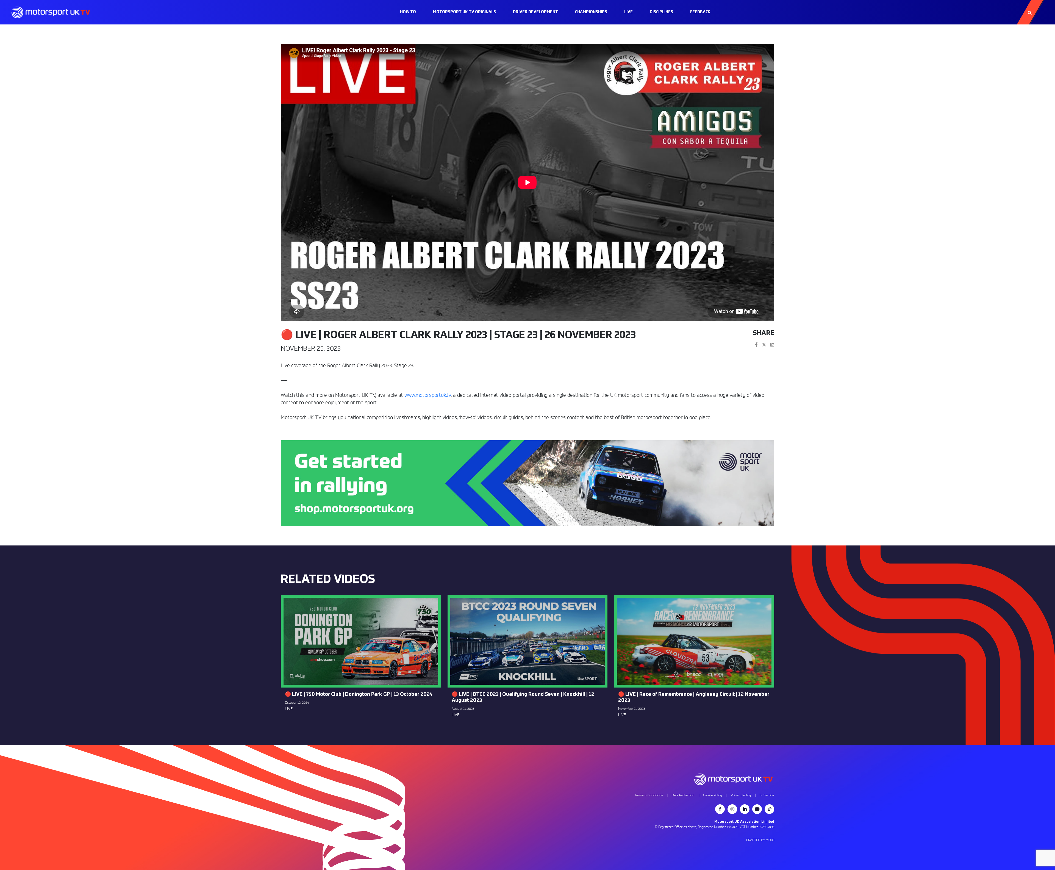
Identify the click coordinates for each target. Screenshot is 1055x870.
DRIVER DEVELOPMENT (535, 12)
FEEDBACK (700, 12)
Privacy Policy (741, 795)
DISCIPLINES (661, 12)
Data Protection (683, 795)
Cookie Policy (712, 795)
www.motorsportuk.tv (427, 395)
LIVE (628, 12)
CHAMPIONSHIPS (591, 12)
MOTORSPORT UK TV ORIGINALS (464, 12)
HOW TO (408, 12)
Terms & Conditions (649, 795)
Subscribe (767, 795)
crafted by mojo (760, 840)
